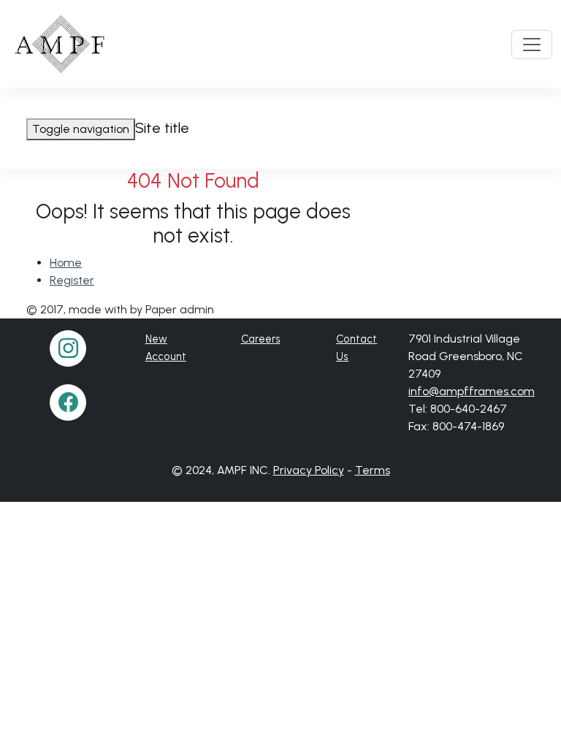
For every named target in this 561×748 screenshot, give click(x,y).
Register (72, 280)
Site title (162, 128)
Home (66, 263)
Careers (260, 339)
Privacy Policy (308, 470)
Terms (372, 470)
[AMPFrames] (61, 44)
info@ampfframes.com (471, 391)
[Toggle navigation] (531, 44)
